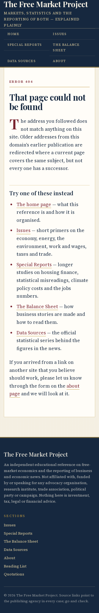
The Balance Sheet (66, 47)
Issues (60, 34)
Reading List (15, 566)
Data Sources (21, 61)
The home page (33, 204)
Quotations (14, 574)
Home (13, 34)
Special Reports (24, 44)
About (59, 61)
